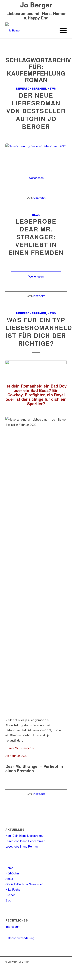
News (52, 88)
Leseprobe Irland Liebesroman (25, 841)
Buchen (10, 895)
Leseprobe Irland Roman (21, 846)
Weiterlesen (36, 178)
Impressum (12, 926)
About (9, 878)
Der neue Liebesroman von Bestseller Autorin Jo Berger (36, 111)
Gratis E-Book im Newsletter (24, 884)
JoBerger (39, 197)
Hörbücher (12, 873)
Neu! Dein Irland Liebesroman (24, 835)
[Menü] (61, 30)
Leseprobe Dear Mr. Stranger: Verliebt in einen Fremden (36, 237)
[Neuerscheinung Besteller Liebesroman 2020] (36, 154)
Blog (8, 900)
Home (9, 868)
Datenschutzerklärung (19, 938)
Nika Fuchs (12, 889)
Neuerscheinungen (31, 88)
